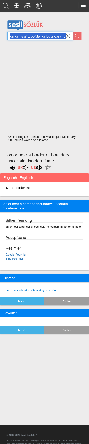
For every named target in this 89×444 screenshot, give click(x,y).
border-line (23, 187)
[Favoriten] (46, 170)
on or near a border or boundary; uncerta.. (31, 290)
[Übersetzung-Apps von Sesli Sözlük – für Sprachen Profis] (39, 7)
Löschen (66, 301)
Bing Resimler (14, 258)
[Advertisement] (44, 88)
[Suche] (77, 36)
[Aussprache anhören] (23, 169)
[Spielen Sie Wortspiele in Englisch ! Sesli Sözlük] (28, 7)
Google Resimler (16, 254)
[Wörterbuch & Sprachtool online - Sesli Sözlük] (6, 7)
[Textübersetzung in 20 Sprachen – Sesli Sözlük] (17, 7)
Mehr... (22, 301)
